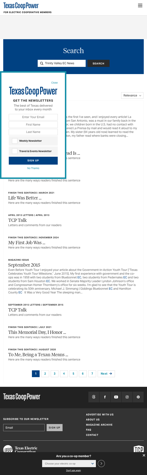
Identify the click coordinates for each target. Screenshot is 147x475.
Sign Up (33, 160)
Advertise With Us (100, 414)
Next (104, 374)
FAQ (88, 429)
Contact (92, 435)
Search (98, 63)
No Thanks (33, 168)
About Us (93, 419)
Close (54, 82)
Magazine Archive (99, 424)
